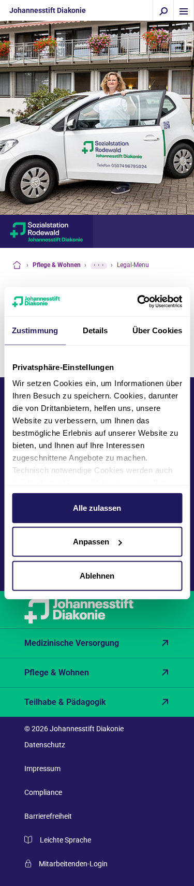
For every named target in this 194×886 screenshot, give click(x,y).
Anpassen (91, 541)
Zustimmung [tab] (35, 330)
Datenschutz (44, 745)
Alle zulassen (97, 507)
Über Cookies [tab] (157, 330)
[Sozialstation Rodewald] (46, 231)
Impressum (42, 768)
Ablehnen (97, 575)
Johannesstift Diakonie (47, 10)
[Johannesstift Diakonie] (97, 609)
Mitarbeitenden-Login (73, 864)
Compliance (43, 792)
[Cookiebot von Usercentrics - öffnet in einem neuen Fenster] (138, 301)
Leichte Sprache (65, 840)
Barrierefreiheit (48, 816)
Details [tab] (95, 330)
